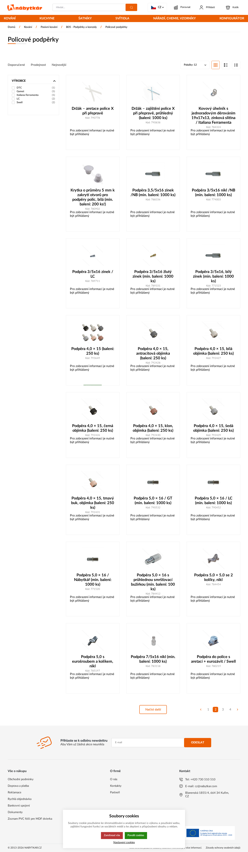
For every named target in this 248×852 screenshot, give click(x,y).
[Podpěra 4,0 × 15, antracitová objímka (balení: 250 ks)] (153, 333)
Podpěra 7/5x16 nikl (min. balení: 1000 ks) (153, 659)
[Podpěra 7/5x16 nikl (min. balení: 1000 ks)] (153, 641)
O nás (113, 779)
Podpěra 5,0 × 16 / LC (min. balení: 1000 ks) (213, 500)
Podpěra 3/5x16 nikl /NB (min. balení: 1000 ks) (213, 192)
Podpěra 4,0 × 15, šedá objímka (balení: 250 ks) (213, 428)
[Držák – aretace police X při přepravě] (92, 92)
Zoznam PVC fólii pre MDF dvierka (30, 818)
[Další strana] (237, 709)
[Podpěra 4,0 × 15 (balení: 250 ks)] (92, 333)
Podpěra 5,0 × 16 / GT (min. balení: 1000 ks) (153, 500)
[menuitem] (10, 18)
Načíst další (153, 709)
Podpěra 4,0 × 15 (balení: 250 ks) (92, 351)
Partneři (115, 792)
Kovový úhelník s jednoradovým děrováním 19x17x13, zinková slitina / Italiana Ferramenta (213, 115)
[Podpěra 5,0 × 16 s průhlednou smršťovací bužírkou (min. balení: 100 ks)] (153, 559)
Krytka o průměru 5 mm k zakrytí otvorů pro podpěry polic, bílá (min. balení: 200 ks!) (93, 197)
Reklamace (14, 792)
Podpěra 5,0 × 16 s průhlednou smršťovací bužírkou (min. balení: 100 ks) (153, 582)
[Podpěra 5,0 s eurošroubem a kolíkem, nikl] (92, 641)
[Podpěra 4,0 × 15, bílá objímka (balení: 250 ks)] (213, 333)
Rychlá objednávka (19, 799)
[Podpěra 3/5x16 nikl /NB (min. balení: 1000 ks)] (213, 174)
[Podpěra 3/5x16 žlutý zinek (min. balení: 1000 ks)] (153, 256)
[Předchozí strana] (200, 709)
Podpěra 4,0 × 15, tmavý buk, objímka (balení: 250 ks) (92, 503)
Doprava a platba (18, 785)
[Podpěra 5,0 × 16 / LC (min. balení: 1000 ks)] (213, 482)
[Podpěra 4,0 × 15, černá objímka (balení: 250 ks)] (92, 410)
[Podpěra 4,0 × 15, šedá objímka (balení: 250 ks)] (213, 410)
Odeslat (197, 742)
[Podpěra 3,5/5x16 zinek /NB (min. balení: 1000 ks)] (153, 174)
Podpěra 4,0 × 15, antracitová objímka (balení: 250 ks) (153, 353)
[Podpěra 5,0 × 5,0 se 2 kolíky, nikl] (213, 559)
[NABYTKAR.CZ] (24, 7)
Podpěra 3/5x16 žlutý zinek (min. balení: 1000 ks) (153, 276)
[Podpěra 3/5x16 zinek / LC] (92, 256)
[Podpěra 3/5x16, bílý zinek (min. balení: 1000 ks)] (213, 256)
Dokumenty (15, 812)
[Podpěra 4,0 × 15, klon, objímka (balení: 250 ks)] (153, 410)
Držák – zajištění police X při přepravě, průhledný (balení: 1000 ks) (153, 113)
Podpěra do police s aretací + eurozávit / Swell (213, 659)
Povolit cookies (135, 835)
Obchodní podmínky (21, 779)
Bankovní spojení (19, 805)
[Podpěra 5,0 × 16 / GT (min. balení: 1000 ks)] (153, 482)
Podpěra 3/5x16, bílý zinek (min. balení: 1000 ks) (213, 276)
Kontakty (115, 785)
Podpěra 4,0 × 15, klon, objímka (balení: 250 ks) (153, 428)
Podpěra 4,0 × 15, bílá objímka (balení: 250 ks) (213, 351)
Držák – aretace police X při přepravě (93, 111)
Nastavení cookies (124, 842)
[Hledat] (131, 7)
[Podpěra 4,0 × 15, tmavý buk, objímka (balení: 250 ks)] (92, 482)
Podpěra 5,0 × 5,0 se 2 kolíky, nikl (213, 577)
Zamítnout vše (112, 835)
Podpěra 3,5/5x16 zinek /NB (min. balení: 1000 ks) (153, 192)
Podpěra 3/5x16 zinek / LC (92, 274)
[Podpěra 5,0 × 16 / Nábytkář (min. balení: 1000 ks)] (92, 559)
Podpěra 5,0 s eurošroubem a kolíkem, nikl (92, 661)
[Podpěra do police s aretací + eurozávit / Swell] (213, 641)
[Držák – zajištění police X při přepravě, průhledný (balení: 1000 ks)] (153, 92)
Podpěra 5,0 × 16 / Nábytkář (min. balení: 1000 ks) (92, 579)
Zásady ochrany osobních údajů (223, 848)
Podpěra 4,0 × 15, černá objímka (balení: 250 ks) (92, 428)
